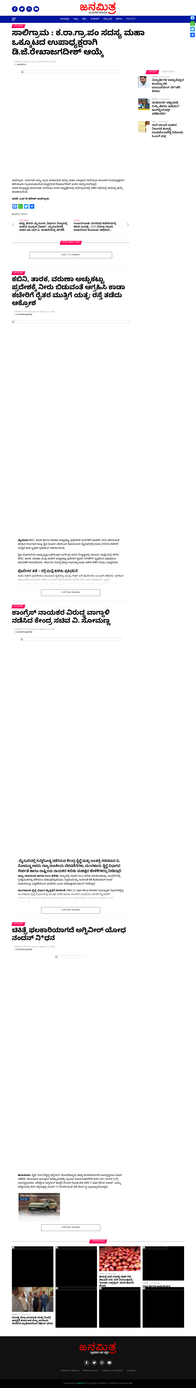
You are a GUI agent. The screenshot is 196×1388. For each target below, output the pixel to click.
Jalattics (81, 1383)
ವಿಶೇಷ (118, 19)
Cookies (131, 1371)
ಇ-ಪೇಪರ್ (95, 19)
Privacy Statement (112, 1371)
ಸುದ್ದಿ (75, 19)
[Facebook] (192, 18)
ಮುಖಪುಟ (64, 19)
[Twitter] (192, 29)
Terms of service (69, 1371)
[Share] (192, 35)
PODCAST (131, 19)
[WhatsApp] (192, 23)
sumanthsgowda (24, 314)
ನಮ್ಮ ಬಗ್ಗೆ (107, 19)
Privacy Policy (91, 1371)
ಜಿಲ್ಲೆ (84, 19)
